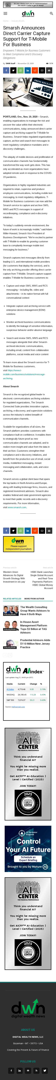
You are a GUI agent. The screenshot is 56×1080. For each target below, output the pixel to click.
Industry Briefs (18, 21)
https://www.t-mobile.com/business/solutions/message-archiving (24, 374)
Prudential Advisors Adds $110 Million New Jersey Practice (35, 644)
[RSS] (36, 1071)
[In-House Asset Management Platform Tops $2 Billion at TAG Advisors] (11, 625)
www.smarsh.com (17, 507)
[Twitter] (45, 1071)
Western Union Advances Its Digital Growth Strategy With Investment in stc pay (14, 577)
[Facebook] (11, 1071)
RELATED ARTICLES (12, 599)
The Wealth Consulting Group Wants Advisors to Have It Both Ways (35, 611)
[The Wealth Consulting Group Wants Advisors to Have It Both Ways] (11, 610)
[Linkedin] (19, 1071)
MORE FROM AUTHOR (34, 599)
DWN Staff (10, 63)
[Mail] (28, 1071)
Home (6, 21)
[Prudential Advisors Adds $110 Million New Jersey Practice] (11, 643)
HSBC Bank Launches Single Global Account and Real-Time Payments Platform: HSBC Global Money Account (41, 580)
